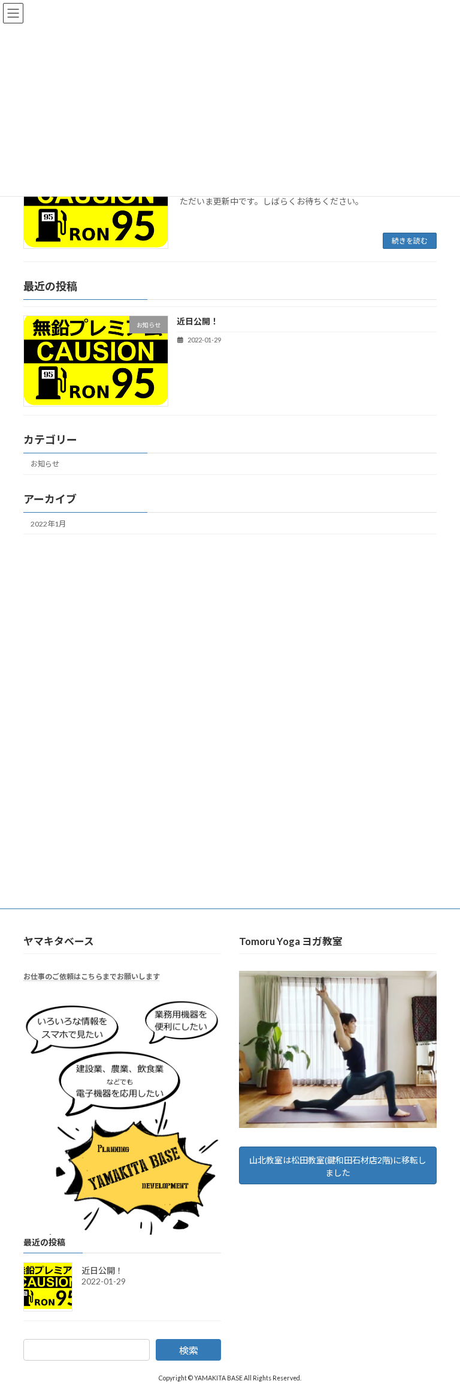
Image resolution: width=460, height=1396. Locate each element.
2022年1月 (48, 523)
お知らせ (45, 464)
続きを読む (410, 240)
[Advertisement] (230, 636)
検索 (188, 1349)
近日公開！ (198, 322)
